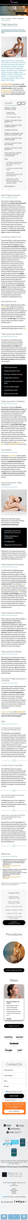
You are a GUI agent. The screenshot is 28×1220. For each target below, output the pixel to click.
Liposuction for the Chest (14, 917)
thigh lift (3, 307)
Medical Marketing (7, 1167)
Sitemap (14, 1191)
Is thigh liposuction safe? (14, 169)
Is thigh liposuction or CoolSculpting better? (14, 164)
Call (14, 1218)
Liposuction (20, 18)
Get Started (14, 1111)
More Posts (14, 1026)
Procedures (8, 18)
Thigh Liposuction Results (13, 148)
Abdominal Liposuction (14, 897)
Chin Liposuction (14, 906)
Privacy (18, 1100)
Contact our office (6, 90)
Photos (4, 1218)
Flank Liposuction (14, 910)
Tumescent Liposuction (11, 113)
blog (24, 328)
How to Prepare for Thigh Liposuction (14, 134)
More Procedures (14, 970)
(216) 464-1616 (5, 92)
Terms (21, 1100)
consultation (12, 455)
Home (2, 18)
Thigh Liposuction (14, 922)
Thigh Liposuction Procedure (13, 139)
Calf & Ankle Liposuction (14, 902)
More (9, 1018)
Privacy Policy (14, 1190)
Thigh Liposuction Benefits (13, 121)
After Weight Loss (13, 117)
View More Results (21, 13)
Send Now (14, 1096)
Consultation (11, 130)
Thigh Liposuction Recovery (13, 143)
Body (14, 18)
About (14, 1188)
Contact (14, 1193)
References (10, 186)
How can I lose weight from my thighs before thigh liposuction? (14, 181)
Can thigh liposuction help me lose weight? (14, 174)
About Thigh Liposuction (10, 108)
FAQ (6, 159)
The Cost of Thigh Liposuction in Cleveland (13, 154)
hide (21, 103)
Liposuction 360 (14, 913)
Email (24, 1218)
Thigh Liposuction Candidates (13, 125)
